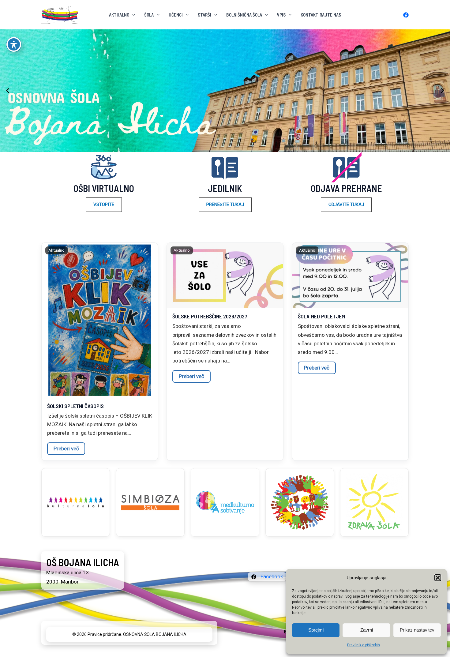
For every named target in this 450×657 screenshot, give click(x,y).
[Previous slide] (7, 90)
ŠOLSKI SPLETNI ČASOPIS (75, 406)
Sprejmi (316, 630)
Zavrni (366, 630)
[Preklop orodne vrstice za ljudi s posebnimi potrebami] (13, 44)
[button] (438, 578)
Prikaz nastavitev (417, 630)
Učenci (176, 14)
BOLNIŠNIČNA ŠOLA (244, 14)
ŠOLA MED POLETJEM (321, 316)
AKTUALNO (119, 14)
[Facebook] (406, 15)
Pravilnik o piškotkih (363, 645)
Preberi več (66, 448)
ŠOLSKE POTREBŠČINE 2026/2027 (209, 316)
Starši (204, 14)
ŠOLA (149, 14)
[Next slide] (442, 90)
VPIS (281, 14)
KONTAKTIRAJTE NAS (321, 14)
